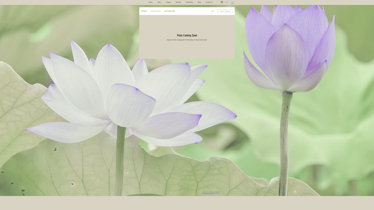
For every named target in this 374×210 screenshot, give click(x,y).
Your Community (169, 11)
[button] (232, 2)
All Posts (144, 11)
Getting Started (156, 11)
